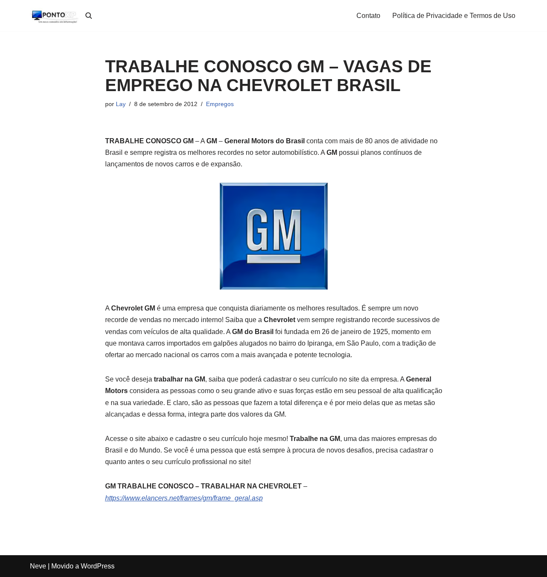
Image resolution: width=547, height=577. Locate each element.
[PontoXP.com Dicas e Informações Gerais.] (55, 16)
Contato (368, 15)
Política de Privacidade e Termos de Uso (453, 15)
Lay (121, 104)
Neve (38, 566)
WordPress (98, 566)
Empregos (220, 104)
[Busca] (88, 15)
